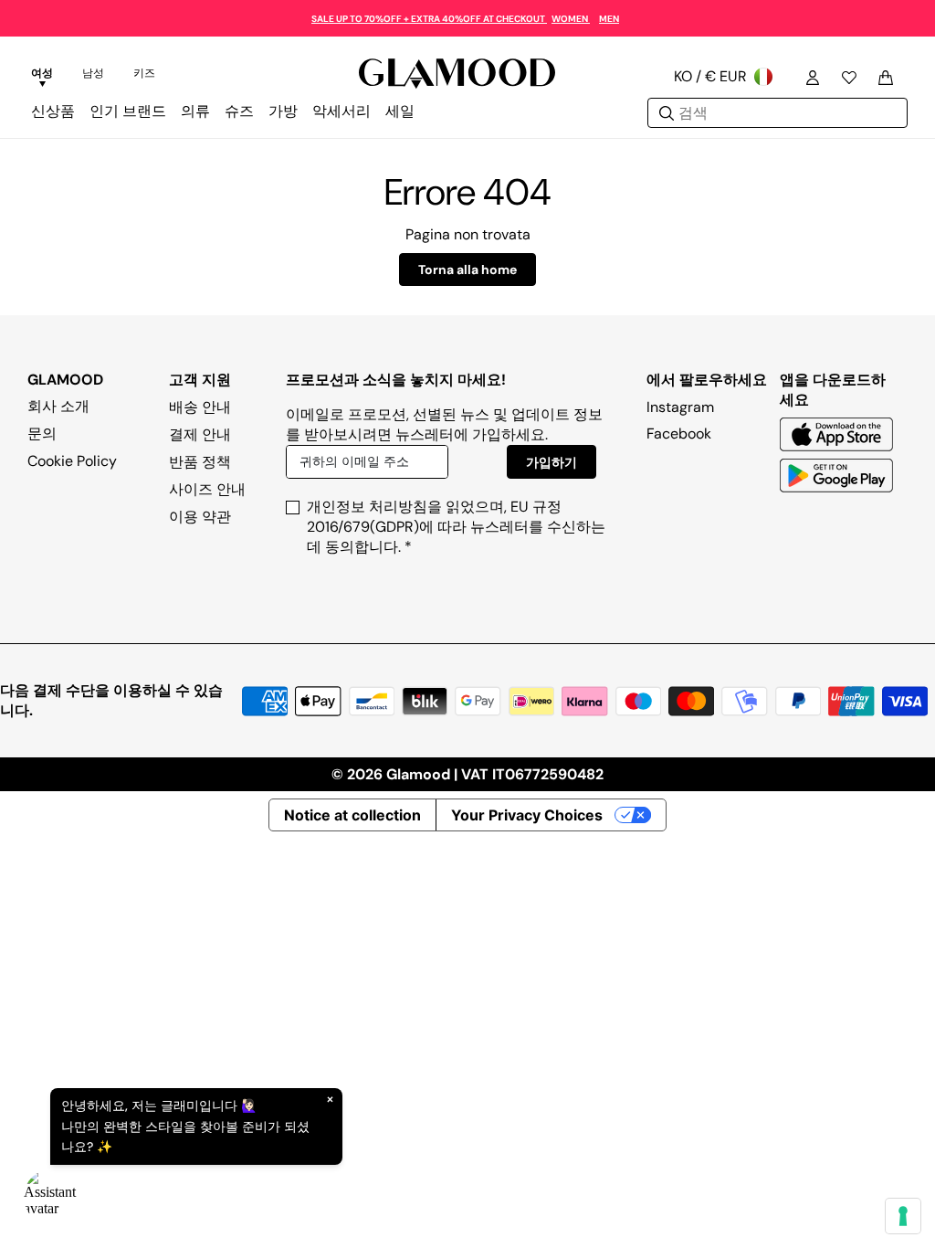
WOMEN (571, 19)
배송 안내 (200, 407)
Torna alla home (467, 269)
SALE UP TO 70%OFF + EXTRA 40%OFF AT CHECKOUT (429, 19)
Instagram (680, 407)
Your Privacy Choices (527, 815)
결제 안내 (200, 434)
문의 (42, 433)
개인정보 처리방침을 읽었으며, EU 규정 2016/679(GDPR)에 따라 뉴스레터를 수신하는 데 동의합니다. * (456, 526)
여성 (42, 73)
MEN (609, 19)
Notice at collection (352, 815)
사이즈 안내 (207, 489)
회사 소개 (58, 406)
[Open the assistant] (51, 1197)
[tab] (42, 76)
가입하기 (551, 462)
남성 (93, 73)
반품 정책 (200, 461)
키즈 (144, 73)
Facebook (678, 433)
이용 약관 (200, 516)
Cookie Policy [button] (72, 461)
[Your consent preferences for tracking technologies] (903, 1216)
